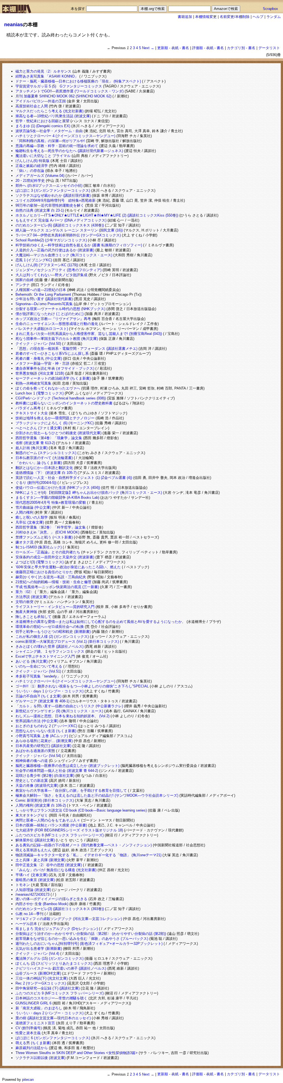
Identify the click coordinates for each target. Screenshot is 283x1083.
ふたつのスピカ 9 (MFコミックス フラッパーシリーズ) (59, 993)
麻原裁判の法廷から (31, 1048)
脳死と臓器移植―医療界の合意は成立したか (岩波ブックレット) (67, 766)
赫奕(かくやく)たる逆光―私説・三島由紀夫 (50, 577)
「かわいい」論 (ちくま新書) (38, 463)
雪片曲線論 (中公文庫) (33, 507)
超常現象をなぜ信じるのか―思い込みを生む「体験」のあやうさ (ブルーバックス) (81, 939)
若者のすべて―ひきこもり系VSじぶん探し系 (52, 353)
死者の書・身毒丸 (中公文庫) (38, 358)
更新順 (162, 48)
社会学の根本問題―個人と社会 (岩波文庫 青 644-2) (56, 771)
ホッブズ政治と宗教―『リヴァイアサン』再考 (53, 319)
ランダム (273, 17)
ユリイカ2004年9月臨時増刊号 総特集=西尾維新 (55, 200)
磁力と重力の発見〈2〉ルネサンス (43, 71)
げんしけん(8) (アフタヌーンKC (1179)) (46, 265)
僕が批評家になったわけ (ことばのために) (49, 314)
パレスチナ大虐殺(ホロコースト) (41, 329)
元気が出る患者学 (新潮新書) (38, 948)
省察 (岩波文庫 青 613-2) (35, 443)
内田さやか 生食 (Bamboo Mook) (41, 904)
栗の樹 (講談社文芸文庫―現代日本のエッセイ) (53, 1018)
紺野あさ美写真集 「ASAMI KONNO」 (46, 76)
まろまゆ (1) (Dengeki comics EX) (42, 126)
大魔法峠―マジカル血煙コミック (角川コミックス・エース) (63, 255)
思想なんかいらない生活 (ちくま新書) (45, 731)
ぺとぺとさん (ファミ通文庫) (38, 428)
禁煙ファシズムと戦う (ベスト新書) (44, 537)
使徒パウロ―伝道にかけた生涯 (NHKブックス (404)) (57, 488)
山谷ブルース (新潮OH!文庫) (38, 973)
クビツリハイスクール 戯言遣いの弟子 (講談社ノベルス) (60, 968)
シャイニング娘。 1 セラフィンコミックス (49, 651)
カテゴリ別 (236, 48)
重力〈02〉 (24, 592)
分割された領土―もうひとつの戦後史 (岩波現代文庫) (58, 433)
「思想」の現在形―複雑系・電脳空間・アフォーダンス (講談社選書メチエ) (76, 348)
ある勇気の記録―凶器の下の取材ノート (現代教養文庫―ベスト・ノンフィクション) (83, 845)
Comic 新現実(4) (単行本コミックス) (44, 800)
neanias (13, 24)
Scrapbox (270, 9)
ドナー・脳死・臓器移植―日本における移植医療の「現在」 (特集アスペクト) (78, 81)
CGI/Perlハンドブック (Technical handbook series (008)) (60, 398)
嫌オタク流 (24, 542)
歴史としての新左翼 (31, 780)
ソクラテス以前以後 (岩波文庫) (40, 1058)
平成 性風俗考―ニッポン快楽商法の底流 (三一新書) (57, 587)
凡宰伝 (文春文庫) (29, 522)
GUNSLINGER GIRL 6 (33, 1003)
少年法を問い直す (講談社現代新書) (44, 299)
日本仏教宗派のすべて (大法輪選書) (44, 458)
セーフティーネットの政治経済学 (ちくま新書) (53, 378)
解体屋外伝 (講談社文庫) (35, 840)
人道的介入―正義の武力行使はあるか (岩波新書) (54, 250)
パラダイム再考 (28, 408)
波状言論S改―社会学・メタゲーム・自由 (49, 131)
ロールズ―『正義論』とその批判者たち (47, 552)
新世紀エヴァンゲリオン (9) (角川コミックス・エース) (59, 711)
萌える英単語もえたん (33, 850)
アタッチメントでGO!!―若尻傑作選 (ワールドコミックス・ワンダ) (69, 91)
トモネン (22, 885)
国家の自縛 (24, 280)
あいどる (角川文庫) (31, 661)
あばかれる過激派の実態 (35, 751)
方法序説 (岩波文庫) (31, 597)
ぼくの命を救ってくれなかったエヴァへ (47, 388)
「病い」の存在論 (29, 171)
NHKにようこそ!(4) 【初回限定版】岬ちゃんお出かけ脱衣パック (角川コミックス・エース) (88, 492)
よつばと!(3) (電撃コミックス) (39, 562)
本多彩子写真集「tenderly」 (38, 676)
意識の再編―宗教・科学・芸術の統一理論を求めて (56, 146)
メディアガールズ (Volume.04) (39, 176)
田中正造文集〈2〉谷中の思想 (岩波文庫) (48, 865)
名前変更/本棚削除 (235, 17)
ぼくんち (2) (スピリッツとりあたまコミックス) (53, 963)
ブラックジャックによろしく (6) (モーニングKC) (54, 423)
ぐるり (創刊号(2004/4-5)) (35, 483)
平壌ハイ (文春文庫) (31, 875)
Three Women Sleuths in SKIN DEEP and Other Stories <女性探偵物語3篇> (76, 1053)
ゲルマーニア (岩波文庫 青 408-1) (42, 701)
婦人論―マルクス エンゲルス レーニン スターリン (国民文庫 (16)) (69, 230)
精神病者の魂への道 (31, 761)
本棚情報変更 (206, 17)
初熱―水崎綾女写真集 (33, 383)
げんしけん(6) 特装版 (32, 161)
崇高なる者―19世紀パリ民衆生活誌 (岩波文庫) (53, 116)
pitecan (28, 1079)
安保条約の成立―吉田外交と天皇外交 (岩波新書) (54, 557)
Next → (148, 48)
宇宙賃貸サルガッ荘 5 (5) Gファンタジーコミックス (58, 86)
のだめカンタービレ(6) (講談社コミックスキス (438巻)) (59, 225)
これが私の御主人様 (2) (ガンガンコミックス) (52, 636)
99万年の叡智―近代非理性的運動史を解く (49, 205)
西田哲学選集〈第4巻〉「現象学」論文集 (48, 438)
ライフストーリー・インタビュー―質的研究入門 (55, 607)
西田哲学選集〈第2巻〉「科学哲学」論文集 (50, 527)
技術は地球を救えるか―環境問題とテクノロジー (55, 418)
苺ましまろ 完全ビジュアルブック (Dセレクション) (56, 929)
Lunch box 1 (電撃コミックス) (39, 393)
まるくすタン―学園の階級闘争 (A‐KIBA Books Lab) (57, 497)
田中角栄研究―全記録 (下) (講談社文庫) (47, 988)
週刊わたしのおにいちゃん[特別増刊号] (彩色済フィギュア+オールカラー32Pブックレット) (89, 943)
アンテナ (22, 285)
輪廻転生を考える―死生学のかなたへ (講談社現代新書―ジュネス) (69, 151)
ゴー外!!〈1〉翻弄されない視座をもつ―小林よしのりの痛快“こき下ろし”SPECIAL (82, 686)
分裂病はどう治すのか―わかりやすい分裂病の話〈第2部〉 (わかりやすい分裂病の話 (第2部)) (90, 934)
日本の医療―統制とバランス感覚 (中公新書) (51, 825)
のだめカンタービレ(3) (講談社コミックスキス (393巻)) (59, 909)
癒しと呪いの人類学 (31, 517)
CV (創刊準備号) (28, 1028)
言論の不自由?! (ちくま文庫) (38, 696)
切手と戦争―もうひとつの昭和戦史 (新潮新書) (53, 631)
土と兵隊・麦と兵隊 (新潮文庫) (40, 860)
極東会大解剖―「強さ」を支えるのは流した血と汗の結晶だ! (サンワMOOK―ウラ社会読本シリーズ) (96, 795)
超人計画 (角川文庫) (31, 448)
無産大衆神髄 (26, 612)
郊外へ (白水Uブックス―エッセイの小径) (48, 185)
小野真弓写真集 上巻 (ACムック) (41, 736)
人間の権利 (24, 512)
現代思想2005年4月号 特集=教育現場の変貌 (50, 502)
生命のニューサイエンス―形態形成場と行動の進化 (56, 324)
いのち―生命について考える (38, 666)
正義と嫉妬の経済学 (31, 166)
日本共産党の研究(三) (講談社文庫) (43, 746)
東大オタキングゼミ (31, 815)
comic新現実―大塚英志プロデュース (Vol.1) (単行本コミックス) (67, 641)
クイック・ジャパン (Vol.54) (38, 756)
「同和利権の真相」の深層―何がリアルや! (50, 141)
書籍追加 (185, 17)
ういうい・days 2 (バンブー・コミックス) (49, 1013)
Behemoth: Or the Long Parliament (43, 294)
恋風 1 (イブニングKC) (33, 260)
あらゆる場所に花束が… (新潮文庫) (44, 741)
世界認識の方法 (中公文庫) (36, 721)
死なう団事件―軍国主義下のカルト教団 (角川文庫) (56, 339)
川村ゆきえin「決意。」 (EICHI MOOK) (47, 532)
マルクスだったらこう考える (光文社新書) (49, 111)
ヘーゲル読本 (26, 924)
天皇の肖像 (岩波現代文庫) (36, 785)
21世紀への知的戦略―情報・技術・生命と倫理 (53, 582)
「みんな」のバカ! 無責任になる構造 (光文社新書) (55, 870)
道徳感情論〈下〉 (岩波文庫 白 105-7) (46, 473)
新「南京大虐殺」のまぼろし (38, 1008)
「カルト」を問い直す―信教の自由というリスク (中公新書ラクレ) (69, 706)
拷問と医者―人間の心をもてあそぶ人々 (47, 820)
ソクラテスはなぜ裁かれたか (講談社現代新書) (53, 195)
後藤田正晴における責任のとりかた (44, 572)
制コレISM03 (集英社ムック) (38, 547)
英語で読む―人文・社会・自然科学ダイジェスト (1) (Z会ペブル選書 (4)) (73, 478)
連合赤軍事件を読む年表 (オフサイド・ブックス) (54, 368)
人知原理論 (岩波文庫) (33, 890)
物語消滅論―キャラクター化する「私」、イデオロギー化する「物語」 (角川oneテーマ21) (88, 855)
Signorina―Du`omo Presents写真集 (44, 304)
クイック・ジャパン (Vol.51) (38, 671)
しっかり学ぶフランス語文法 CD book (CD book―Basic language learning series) (81, 810)
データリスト (269, 48)
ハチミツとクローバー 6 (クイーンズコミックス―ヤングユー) (65, 681)
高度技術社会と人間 (31, 106)
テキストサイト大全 (31, 413)
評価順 (197, 48)
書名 (185, 48)
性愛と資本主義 (28, 1033)
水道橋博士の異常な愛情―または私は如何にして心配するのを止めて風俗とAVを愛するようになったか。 (100, 622)
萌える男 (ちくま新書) (33, 1043)
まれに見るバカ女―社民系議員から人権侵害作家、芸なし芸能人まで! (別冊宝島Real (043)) (88, 334)
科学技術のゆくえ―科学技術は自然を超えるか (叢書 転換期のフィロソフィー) (78, 245)
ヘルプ (258, 17)
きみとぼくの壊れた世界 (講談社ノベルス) (49, 646)
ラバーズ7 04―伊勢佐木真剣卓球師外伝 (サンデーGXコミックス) (68, 235)
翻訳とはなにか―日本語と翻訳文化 (44, 468)
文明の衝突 (24, 602)
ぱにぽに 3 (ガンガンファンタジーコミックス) (52, 190)
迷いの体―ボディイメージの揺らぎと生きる (51, 899)
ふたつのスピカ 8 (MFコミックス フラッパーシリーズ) (59, 835)
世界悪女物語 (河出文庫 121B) (39, 373)
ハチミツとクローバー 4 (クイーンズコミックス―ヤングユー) (65, 136)
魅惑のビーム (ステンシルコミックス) (45, 453)
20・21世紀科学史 (30, 180)
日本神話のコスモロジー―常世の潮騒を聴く (51, 998)
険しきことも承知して (33, 617)
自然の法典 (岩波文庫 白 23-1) (39, 210)
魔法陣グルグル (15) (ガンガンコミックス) (49, 958)
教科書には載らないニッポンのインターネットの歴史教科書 (63, 403)
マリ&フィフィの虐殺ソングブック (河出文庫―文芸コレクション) (68, 919)
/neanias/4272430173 (32, 894)
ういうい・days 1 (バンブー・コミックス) (49, 691)
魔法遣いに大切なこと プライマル (42, 156)
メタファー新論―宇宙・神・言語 (42, 363)
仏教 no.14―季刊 (29, 914)
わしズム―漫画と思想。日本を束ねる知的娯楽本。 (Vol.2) (62, 716)
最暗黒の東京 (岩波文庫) (35, 880)
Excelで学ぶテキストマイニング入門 (45, 656)
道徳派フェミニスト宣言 (35, 1023)
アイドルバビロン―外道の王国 (40, 101)
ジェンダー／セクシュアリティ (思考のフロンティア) (58, 270)
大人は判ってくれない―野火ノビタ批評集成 (51, 275)
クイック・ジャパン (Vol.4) (37, 953)
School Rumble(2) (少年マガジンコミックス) (51, 240)
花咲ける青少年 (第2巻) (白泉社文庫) (44, 775)
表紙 (175, 48)
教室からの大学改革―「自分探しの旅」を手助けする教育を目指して (71, 790)
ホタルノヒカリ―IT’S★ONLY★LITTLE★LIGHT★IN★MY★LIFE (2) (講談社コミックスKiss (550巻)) (96, 215)
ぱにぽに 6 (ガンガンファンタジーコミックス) (52, 1038)
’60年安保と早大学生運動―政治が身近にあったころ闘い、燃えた (68, 567)
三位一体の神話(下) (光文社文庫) (41, 978)
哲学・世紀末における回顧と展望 (42, 121)
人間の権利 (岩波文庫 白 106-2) (40, 805)
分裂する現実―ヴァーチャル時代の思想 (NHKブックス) (60, 309)
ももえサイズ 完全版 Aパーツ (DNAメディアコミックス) (60, 220)
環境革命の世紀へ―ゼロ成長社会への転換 (49, 627)
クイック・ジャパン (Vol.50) (38, 344)
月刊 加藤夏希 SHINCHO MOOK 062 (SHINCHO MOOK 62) (63, 96)
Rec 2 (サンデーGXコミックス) (40, 983)
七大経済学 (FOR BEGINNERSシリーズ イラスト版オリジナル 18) (69, 830)
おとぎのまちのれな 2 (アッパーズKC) (46, 726)
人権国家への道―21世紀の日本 (40, 290)
